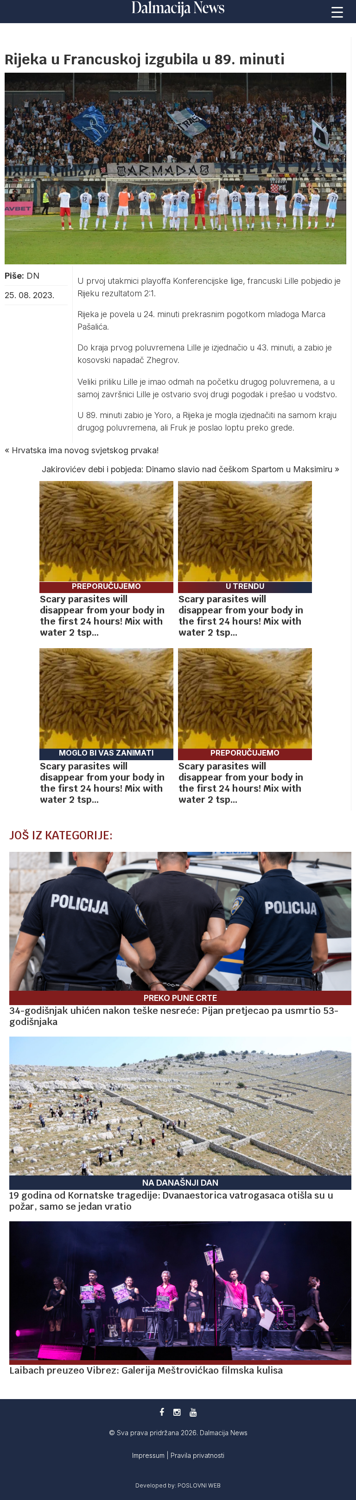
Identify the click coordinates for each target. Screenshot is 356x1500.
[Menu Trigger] (337, 11)
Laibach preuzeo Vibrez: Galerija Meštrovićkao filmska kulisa (146, 1370)
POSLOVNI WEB (199, 1485)
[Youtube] (193, 1412)
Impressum (149, 1455)
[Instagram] (177, 1412)
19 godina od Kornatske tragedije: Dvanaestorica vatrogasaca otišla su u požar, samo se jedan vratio (171, 1200)
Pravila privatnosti (197, 1455)
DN (32, 276)
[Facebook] (162, 1412)
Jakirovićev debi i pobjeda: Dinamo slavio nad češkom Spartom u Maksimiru (187, 469)
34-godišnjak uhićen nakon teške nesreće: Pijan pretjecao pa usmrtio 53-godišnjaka (173, 1016)
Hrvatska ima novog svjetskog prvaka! (85, 450)
